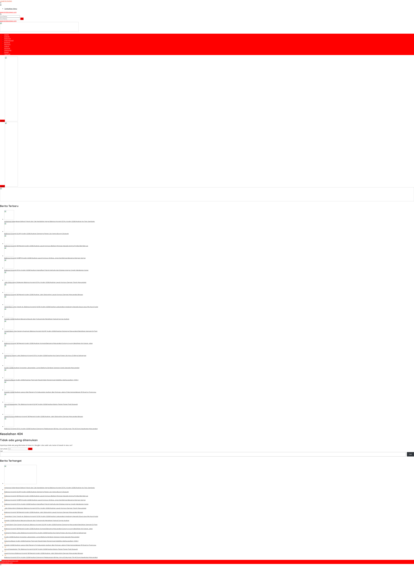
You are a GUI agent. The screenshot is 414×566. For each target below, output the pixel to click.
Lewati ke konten (6, 1)
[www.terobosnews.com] (9, 561)
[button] (22, 19)
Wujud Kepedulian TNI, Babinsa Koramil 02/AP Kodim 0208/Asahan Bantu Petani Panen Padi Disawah (41, 404)
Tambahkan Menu (10, 9)
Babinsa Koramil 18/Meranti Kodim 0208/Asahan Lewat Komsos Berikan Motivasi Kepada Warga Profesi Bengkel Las (46, 246)
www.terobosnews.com (8, 12)
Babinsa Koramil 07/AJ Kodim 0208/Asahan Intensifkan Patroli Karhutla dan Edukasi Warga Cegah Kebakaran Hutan (46, 270)
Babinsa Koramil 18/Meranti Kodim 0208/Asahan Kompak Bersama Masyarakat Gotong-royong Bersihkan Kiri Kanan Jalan (48, 343)
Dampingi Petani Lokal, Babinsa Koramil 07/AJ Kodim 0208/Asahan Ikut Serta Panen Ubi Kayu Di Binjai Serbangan (45, 355)
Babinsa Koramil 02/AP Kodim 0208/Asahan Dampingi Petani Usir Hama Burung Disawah (36, 234)
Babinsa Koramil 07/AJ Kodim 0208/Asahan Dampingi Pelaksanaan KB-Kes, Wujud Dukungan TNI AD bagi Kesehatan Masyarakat (51, 429)
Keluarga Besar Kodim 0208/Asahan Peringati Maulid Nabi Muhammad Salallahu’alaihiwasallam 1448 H (41, 380)
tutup (2, 121)
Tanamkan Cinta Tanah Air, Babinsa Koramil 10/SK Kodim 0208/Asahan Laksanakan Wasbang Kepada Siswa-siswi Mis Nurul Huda (51, 307)
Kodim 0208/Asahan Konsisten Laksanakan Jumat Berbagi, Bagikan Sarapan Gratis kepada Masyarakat (41, 368)
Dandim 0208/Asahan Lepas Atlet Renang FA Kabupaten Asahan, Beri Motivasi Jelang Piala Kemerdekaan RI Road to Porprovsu (50, 392)
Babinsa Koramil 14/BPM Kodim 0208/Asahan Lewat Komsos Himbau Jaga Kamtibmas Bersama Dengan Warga (44, 258)
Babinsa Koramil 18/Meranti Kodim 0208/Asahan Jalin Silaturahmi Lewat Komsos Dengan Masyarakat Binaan (43, 295)
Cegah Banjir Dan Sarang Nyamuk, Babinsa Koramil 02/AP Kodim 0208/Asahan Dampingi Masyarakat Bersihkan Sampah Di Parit (50, 331)
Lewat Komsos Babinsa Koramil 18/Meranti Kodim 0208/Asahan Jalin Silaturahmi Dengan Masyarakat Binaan (43, 416)
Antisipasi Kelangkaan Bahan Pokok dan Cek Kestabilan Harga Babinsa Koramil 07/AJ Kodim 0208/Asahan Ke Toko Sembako (49, 221)
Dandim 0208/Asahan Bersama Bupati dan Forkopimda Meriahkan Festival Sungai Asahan (36, 319)
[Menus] (1, 3)
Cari (1, 451)
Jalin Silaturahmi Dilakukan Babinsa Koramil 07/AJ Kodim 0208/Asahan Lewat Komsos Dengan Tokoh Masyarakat (45, 282)
